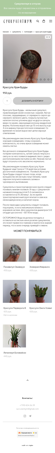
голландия (28, 31)
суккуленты (16, 31)
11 (44, 79)
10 (41, 79)
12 (48, 79)
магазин (6, 31)
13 (52, 79)
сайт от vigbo (27, 445)
